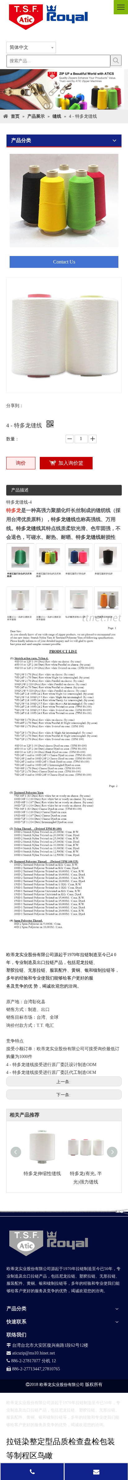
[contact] (64, 211)
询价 (21, 463)
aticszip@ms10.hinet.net (31, 1353)
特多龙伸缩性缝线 (42, 1173)
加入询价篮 (70, 463)
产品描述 (20, 490)
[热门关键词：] (115, 60)
